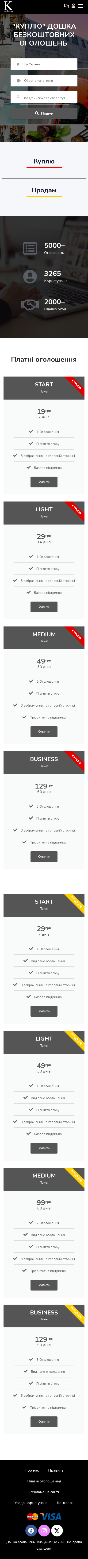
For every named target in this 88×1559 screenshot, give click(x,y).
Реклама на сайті (44, 1492)
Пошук (47, 113)
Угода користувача (31, 1502)
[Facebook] (31, 1530)
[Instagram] (44, 1530)
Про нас (32, 1470)
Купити (44, 482)
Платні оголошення (44, 1481)
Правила (55, 1470)
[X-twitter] (57, 1530)
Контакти (65, 1502)
